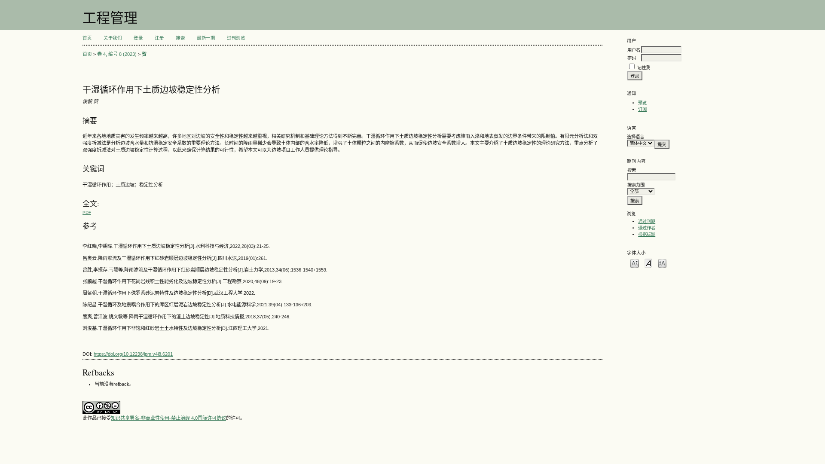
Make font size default (648, 263)
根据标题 (646, 234)
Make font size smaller (634, 263)
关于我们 (113, 38)
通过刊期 (646, 221)
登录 (138, 38)
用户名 (633, 50)
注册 (159, 38)
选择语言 (635, 136)
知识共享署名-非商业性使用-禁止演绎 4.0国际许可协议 (168, 418)
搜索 (180, 38)
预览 (642, 103)
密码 (631, 58)
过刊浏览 (236, 38)
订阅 (642, 109)
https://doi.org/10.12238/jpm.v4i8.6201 (133, 354)
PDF (86, 212)
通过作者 (646, 228)
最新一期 (206, 38)
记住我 (643, 67)
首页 (87, 38)
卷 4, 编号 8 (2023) (117, 54)
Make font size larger (662, 263)
